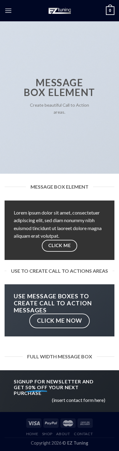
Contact (83, 433)
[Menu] (8, 10)
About (63, 433)
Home (32, 433)
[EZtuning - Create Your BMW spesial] (59, 10)
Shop (47, 433)
